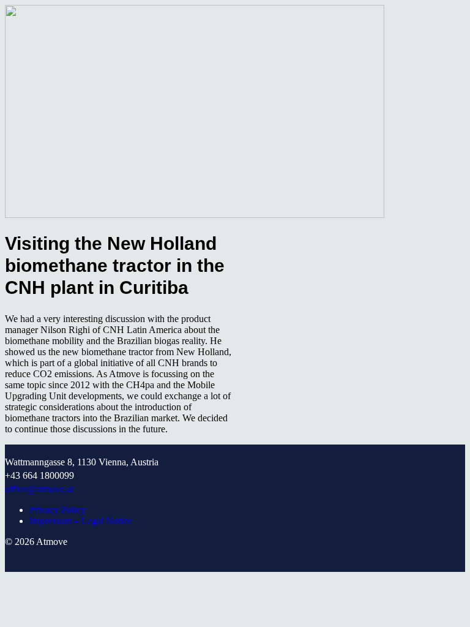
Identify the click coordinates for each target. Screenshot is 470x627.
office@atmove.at (39, 489)
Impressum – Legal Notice (80, 521)
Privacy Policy (57, 510)
